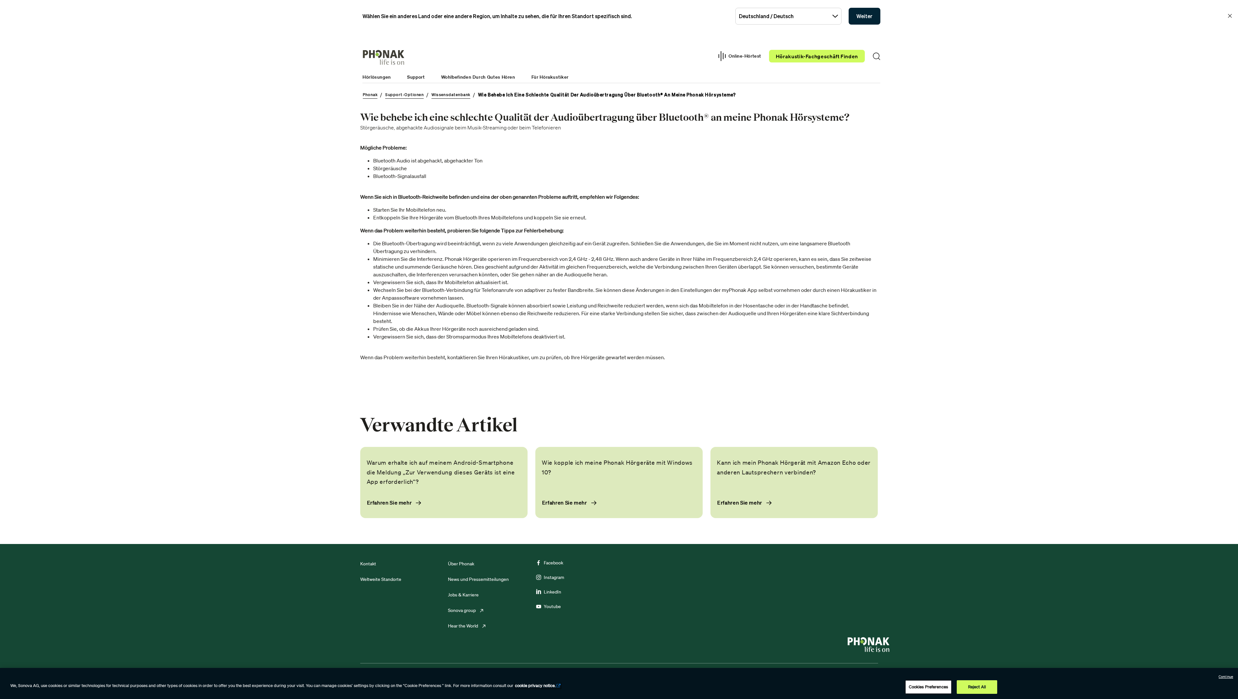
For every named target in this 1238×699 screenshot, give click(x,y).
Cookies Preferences (928, 687)
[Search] (876, 56)
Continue (1226, 676)
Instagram (554, 577)
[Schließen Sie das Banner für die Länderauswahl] (1230, 16)
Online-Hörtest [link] (745, 56)
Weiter (864, 16)
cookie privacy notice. (535, 685)
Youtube (552, 606)
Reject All (977, 687)
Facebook (553, 563)
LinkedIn (552, 592)
